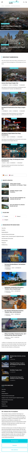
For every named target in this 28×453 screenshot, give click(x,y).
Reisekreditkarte (5, 232)
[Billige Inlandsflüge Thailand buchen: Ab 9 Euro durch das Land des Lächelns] (14, 325)
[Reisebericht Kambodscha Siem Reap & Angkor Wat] (14, 41)
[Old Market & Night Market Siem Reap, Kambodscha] (14, 125)
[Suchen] (26, 2)
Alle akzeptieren (14, 440)
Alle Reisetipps (14, 144)
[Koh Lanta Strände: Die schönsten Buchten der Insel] (5, 206)
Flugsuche (4, 242)
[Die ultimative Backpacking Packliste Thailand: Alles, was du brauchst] (14, 302)
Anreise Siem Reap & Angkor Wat (11, 26)
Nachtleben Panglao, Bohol (16, 370)
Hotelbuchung (4, 244)
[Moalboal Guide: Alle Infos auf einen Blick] (5, 357)
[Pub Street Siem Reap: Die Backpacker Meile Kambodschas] (14, 151)
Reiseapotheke (5, 240)
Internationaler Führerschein (7, 238)
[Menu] (2, 2)
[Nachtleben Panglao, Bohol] (5, 371)
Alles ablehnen (14, 449)
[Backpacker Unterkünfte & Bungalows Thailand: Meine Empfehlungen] (14, 279)
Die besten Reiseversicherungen (8, 234)
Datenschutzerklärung (9, 437)
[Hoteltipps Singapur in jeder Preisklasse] (5, 192)
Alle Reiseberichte (14, 92)
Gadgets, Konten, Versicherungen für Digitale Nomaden (13, 236)
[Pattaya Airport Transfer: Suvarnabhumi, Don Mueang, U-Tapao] (5, 185)
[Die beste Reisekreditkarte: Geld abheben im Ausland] (14, 256)
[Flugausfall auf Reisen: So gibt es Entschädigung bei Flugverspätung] (5, 364)
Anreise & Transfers (14, 68)
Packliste (3, 230)
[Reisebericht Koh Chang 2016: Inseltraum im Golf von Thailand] (5, 378)
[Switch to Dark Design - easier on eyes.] (24, 2)
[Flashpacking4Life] (14, 2)
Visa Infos (4, 228)
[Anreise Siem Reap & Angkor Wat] (14, 19)
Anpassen (15, 445)
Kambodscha (14, 118)
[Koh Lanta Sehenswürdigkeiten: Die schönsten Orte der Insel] (5, 199)
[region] (14, 431)
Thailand (14, 272)
